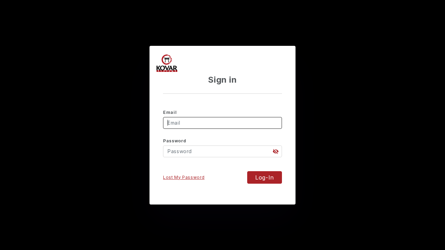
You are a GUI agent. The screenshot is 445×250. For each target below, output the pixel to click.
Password (174, 140)
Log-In (264, 177)
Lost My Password (183, 177)
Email (170, 112)
